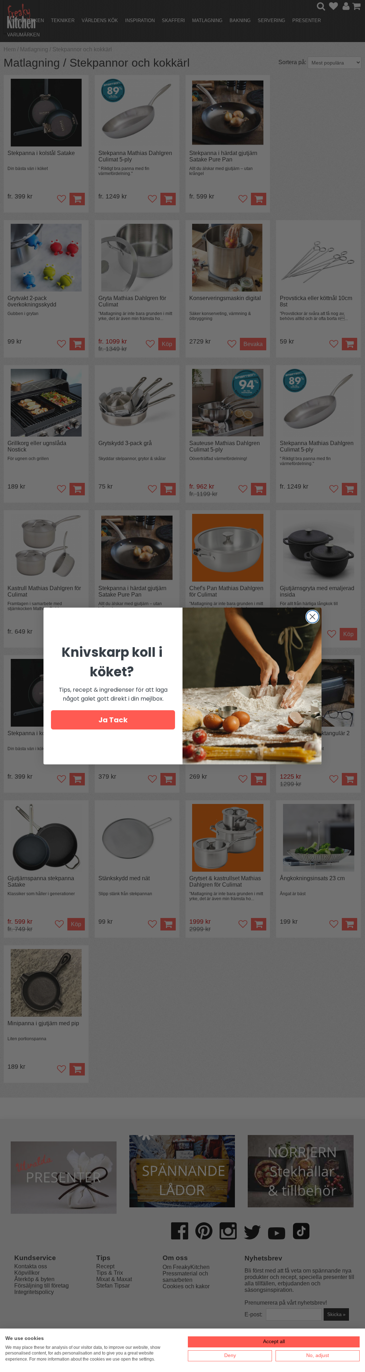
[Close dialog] (312, 616)
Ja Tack (113, 720)
